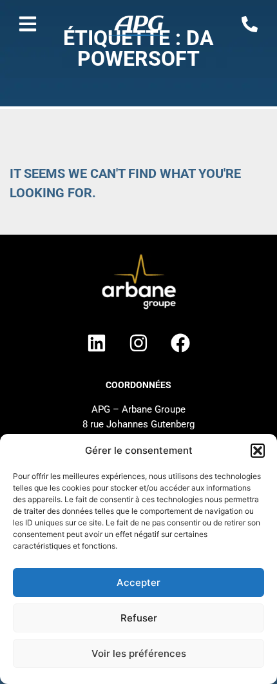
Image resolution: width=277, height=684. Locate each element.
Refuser (138, 618)
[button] (257, 450)
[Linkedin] (96, 343)
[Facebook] (180, 343)
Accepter (138, 582)
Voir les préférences (138, 653)
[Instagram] (138, 343)
